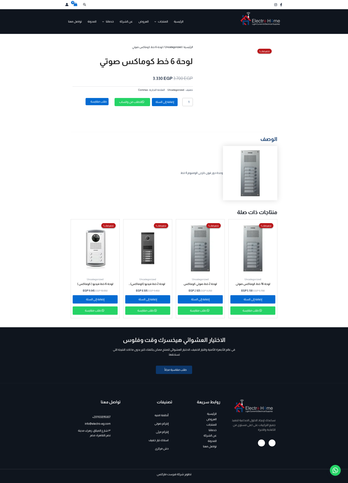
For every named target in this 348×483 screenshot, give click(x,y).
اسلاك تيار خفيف (159, 440)
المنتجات (163, 21)
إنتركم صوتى (161, 423)
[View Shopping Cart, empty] (75, 4)
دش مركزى (162, 448)
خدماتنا (110, 21)
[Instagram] (275, 4)
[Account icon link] (67, 4)
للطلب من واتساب (130, 101)
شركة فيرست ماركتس (170, 474)
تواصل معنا (75, 21)
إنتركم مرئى (162, 431)
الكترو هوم (272, 28)
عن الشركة (126, 21)
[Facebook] (281, 4)
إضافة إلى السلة (165, 101)
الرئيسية (178, 21)
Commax (143, 89)
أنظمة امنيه (162, 415)
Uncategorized (173, 47)
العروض (143, 21)
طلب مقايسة (251, 310)
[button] (84, 4)
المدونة (92, 21)
